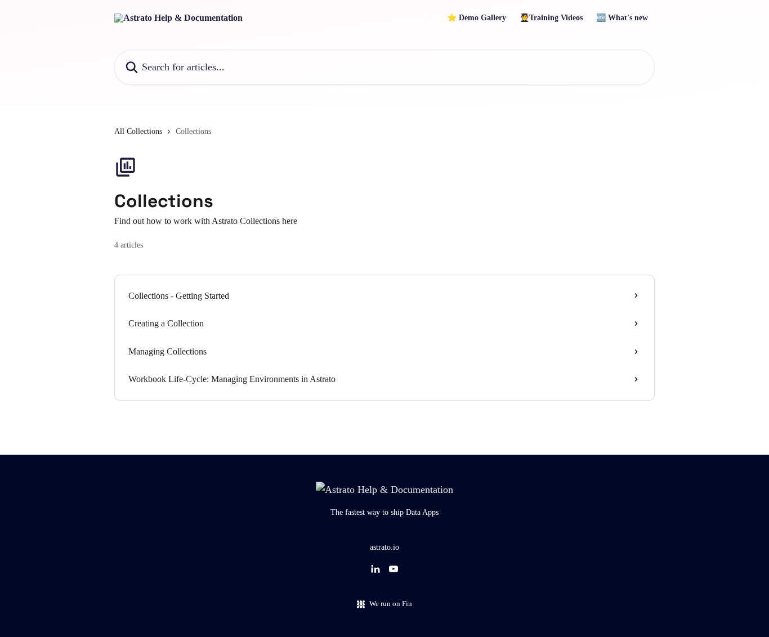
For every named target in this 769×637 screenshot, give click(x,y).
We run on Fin (390, 603)
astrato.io (384, 547)
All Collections (138, 131)
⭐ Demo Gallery (476, 18)
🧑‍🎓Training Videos (551, 18)
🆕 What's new (622, 18)
